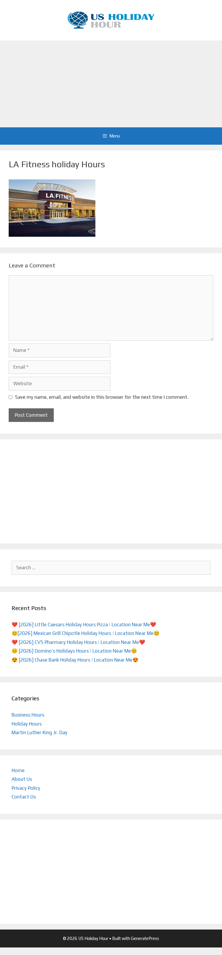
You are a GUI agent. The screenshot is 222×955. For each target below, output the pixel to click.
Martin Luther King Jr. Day (39, 732)
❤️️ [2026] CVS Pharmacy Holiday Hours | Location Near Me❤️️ (78, 642)
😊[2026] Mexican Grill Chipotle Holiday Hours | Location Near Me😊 (86, 633)
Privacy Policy (26, 788)
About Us (22, 779)
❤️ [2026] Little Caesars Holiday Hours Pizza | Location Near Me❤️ (84, 624)
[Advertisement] (111, 83)
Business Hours (28, 715)
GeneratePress (145, 938)
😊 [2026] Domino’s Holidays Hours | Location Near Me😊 (74, 651)
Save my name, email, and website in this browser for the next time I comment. (101, 397)
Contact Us (24, 797)
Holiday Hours (27, 724)
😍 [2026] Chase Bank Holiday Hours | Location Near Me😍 (75, 660)
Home (18, 770)
